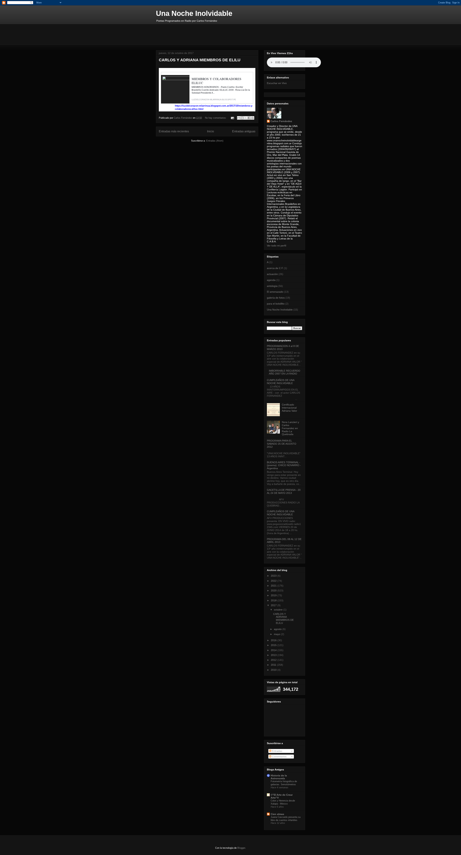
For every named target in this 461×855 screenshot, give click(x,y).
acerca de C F (275, 268)
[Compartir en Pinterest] (252, 118)
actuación (272, 274)
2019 (274, 595)
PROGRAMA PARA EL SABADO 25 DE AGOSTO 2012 (281, 443)
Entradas (276, 751)
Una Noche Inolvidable (194, 13)
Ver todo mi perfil (276, 245)
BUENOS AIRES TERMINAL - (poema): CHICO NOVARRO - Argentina (284, 465)
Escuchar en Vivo (277, 83)
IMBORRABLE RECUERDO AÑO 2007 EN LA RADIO (284, 372)
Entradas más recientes (174, 131)
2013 (274, 655)
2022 (274, 580)
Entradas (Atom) (214, 140)
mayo (277, 634)
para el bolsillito (276, 303)
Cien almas (277, 814)
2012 (274, 659)
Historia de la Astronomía (279, 777)
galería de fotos (276, 297)
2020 (274, 590)
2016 (274, 640)
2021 (274, 585)
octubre (278, 609)
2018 (274, 600)
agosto (278, 629)
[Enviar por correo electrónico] (239, 118)
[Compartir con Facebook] (249, 118)
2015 (274, 645)
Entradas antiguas (243, 131)
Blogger (241, 848)
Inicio (210, 131)
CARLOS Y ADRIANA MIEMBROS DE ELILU (199, 60)
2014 (274, 650)
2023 (274, 575)
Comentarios (279, 756)
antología (272, 286)
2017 (274, 605)
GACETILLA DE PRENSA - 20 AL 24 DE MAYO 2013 (284, 491)
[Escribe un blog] (242, 118)
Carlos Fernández (281, 121)
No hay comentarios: (216, 117)
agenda (271, 280)
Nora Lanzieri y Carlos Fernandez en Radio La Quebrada (290, 428)
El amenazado (275, 291)
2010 (274, 669)
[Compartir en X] (245, 118)
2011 (274, 664)
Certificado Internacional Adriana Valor (289, 407)
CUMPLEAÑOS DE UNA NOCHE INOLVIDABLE (280, 382)
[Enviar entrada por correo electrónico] (232, 117)
